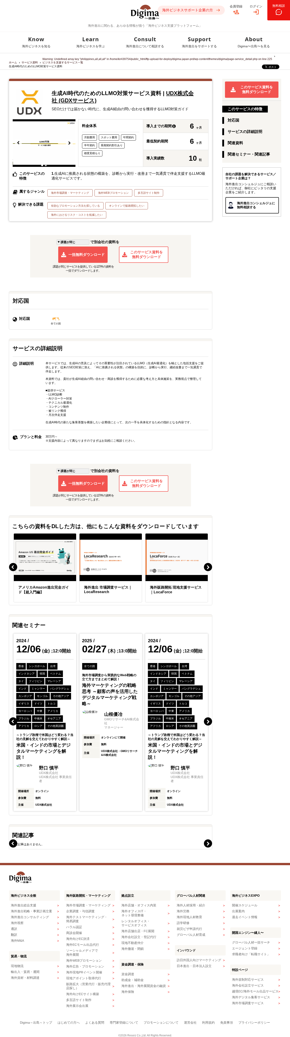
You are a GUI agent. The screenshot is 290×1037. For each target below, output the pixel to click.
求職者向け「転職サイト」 (251, 954)
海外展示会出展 (77, 1006)
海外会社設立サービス (248, 985)
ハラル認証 (74, 927)
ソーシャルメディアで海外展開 (82, 952)
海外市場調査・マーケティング (70, 192)
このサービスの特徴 (245, 109)
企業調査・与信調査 (80, 911)
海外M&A (17, 940)
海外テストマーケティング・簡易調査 (86, 919)
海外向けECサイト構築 (82, 994)
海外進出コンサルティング (30, 917)
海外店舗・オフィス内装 (138, 905)
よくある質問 (94, 1022)
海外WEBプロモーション (113, 192)
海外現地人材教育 (189, 917)
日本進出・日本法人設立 (194, 966)
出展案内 (238, 911)
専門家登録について (124, 1022)
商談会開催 (74, 933)
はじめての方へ (69, 1022)
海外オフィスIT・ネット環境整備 (134, 913)
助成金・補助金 (132, 980)
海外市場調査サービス (248, 1003)
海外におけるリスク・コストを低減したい (77, 214)
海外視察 (17, 923)
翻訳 (14, 934)
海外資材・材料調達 (25, 978)
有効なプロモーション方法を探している (75, 205)
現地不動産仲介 (132, 943)
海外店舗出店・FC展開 (137, 931)
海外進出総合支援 (23, 905)
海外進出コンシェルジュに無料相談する (256, 205)
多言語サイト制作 (149, 192)
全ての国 (56, 323)
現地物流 (17, 966)
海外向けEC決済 (77, 939)
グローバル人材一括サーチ (251, 942)
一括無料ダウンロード (86, 254)
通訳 (14, 929)
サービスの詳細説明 (245, 131)
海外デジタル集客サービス (251, 997)
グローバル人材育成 (191, 934)
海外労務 (183, 911)
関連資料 (235, 143)
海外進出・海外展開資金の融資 (143, 986)
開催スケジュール (244, 905)
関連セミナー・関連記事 (249, 154)
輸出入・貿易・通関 (25, 972)
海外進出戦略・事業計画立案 (31, 911)
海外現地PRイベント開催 (84, 972)
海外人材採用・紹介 (191, 905)
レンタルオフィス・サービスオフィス (135, 923)
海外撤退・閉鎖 (132, 949)
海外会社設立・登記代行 (138, 937)
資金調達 (127, 974)
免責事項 (226, 1022)
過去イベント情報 (244, 917)
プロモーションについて (161, 1022)
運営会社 (190, 1022)
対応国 (233, 120)
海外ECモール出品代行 (82, 944)
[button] (18, 143)
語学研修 (183, 923)
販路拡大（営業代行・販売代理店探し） (88, 986)
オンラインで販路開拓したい (126, 205)
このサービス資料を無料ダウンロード (146, 254)
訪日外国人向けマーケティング (199, 960)
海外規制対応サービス (248, 979)
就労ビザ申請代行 (189, 929)
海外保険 (127, 992)
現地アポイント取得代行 (83, 978)
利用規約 (208, 1022)
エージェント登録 (244, 948)
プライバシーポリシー (254, 1022)
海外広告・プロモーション (85, 966)
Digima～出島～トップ (36, 1022)
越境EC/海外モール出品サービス (255, 991)
